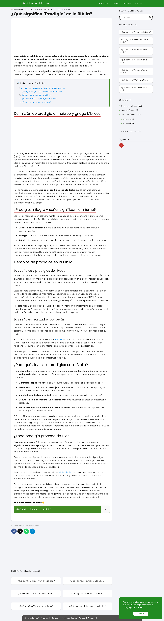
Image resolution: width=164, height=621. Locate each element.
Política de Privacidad (88, 618)
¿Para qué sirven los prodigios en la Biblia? (40, 98)
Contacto (56, 618)
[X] (20, 531)
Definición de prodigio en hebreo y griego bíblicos (43, 88)
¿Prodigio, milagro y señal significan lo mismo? (42, 91)
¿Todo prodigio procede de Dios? (36, 102)
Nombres (127, 3)
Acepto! (140, 613)
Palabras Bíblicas (128, 131)
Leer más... (140, 607)
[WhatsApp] (26, 531)
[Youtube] (121, 145)
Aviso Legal (45, 618)
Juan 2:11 (58, 339)
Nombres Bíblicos (128, 114)
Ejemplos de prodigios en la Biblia (36, 95)
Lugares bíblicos (127, 110)
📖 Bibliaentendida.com (35, 3)
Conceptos (103, 3)
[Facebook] (14, 531)
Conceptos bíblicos (129, 106)
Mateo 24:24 (65, 472)
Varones (126, 123)
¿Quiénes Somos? (31, 618)
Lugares (138, 3)
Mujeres (126, 119)
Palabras (115, 3)
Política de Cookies (69, 618)
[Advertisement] (61, 34)
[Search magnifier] (150, 17)
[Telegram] (32, 531)
